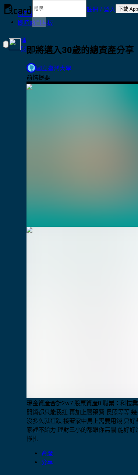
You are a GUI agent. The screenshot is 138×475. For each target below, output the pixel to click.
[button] (101, 8)
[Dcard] (17, 8)
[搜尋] (39, 22)
